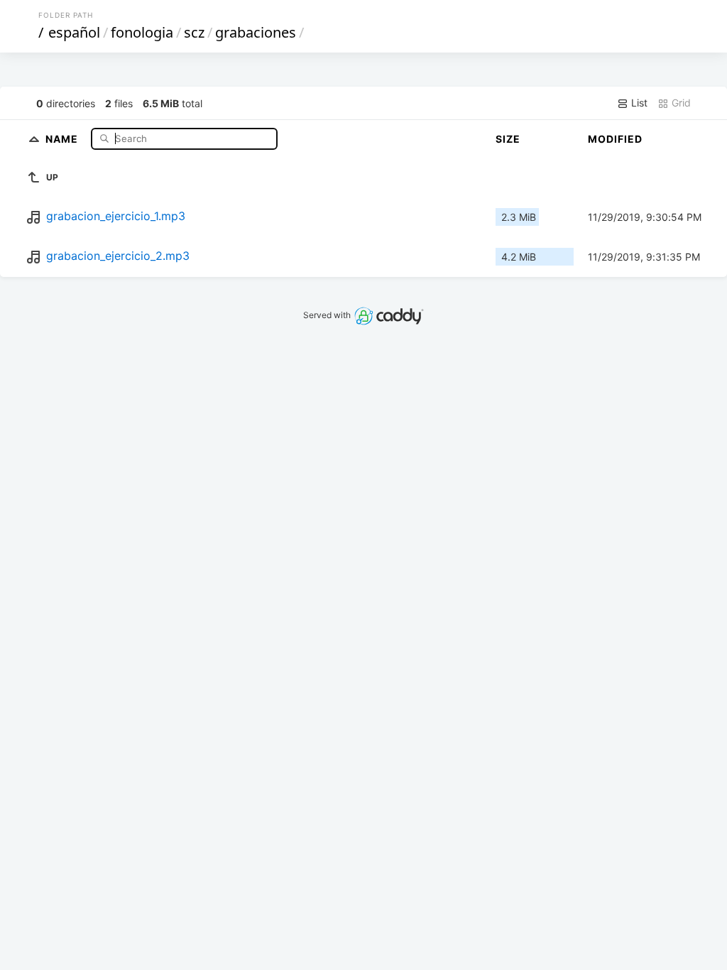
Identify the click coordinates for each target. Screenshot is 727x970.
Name (63, 138)
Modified (615, 139)
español (74, 32)
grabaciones (255, 32)
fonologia (142, 32)
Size (508, 139)
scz (194, 32)
